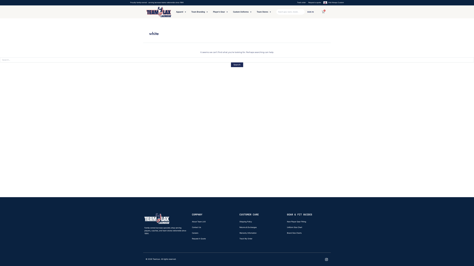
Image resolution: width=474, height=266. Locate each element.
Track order (301, 2)
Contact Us (196, 227)
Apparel (179, 12)
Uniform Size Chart (294, 227)
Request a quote (314, 2)
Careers (195, 233)
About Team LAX (199, 222)
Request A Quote (199, 239)
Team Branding (198, 12)
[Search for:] (237, 60)
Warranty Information (248, 233)
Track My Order (245, 239)
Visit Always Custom (336, 2)
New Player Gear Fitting (296, 222)
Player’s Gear (219, 12)
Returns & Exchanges (248, 227)
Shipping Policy (245, 222)
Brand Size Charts (294, 233)
